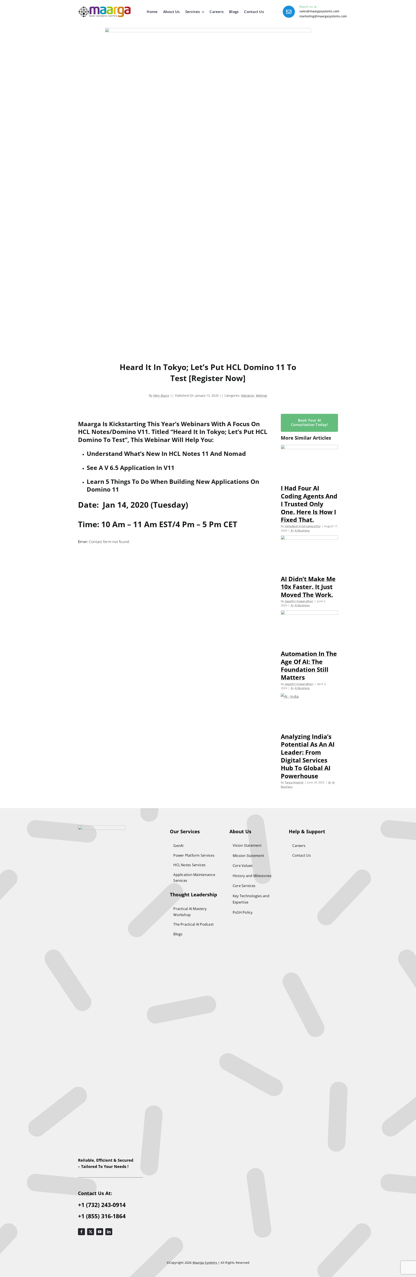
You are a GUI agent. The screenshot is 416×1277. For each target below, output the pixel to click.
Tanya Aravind (294, 782)
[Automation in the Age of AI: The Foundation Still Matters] (309, 628)
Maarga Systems (205, 1263)
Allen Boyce (161, 395)
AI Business (302, 530)
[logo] (102, 827)
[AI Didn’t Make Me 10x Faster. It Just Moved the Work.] (309, 553)
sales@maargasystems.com (319, 11)
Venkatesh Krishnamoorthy (302, 526)
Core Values (243, 865)
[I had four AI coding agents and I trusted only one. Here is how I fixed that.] (309, 463)
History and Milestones (252, 875)
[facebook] (81, 1231)
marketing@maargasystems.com (323, 16)
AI (292, 530)
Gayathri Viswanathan (299, 601)
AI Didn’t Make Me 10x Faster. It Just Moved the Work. (308, 587)
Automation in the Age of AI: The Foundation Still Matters (309, 665)
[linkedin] (108, 1231)
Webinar (261, 395)
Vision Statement (247, 845)
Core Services (244, 885)
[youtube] (99, 1231)
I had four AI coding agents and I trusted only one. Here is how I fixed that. (309, 504)
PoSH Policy (243, 912)
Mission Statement (248, 855)
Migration (247, 395)
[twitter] (90, 1231)
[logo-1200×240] (104, 8)
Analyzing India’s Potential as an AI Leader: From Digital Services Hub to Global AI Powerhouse (308, 756)
